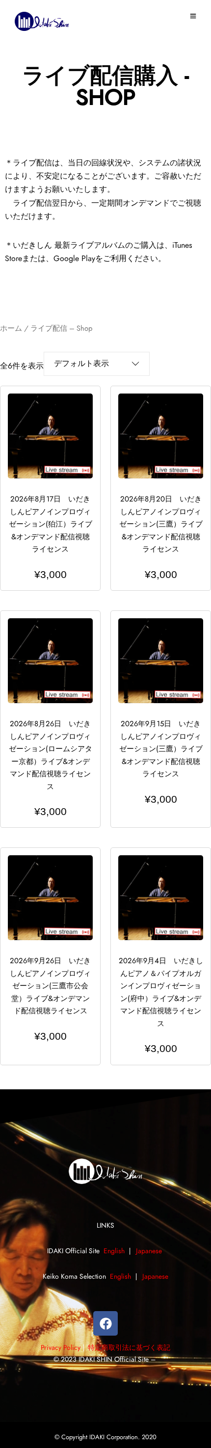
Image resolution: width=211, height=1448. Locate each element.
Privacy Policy (60, 1347)
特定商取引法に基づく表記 (129, 1347)
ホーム (11, 328)
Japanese (150, 1251)
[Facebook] (105, 1323)
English (114, 1251)
